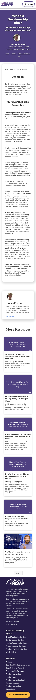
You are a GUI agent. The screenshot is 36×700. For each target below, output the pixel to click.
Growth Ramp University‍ (15, 668)
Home (7, 53)
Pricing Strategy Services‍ (16, 646)
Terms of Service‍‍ (12, 621)
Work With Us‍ (11, 652)
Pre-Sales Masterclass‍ (15, 671)
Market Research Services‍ (16, 643)
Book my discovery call (18, 695)
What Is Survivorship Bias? (24, 55)
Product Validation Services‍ (17, 649)
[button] (28, 4)
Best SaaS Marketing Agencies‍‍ (18, 665)
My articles (10, 316)
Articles (13, 53)
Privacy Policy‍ (11, 624)
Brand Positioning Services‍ (16, 637)
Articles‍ (9, 662)
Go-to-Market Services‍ (15, 640)
